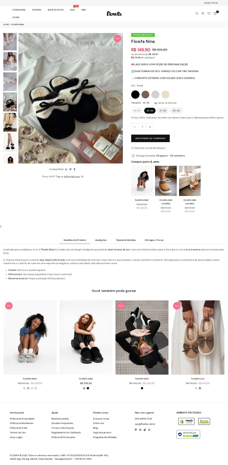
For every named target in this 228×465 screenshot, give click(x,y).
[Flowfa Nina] (10, 41)
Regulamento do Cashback (66, 432)
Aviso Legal (16, 437)
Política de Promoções (63, 437)
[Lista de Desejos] (209, 14)
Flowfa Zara (142, 378)
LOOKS (16, 17)
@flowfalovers (72, 176)
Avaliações (101, 240)
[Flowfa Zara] (142, 337)
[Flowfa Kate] (198, 337)
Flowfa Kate (198, 378)
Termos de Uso (18, 432)
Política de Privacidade (22, 418)
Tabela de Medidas (167, 103)
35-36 (150, 110)
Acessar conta (101, 418)
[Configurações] (203, 14)
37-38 (163, 110)
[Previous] (23, 98)
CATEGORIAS (19, 10)
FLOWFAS (36, 10)
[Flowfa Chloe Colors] (30, 337)
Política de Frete (18, 427)
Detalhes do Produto (75, 240)
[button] (215, 14)
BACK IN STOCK (55, 10)
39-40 (176, 110)
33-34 (137, 110)
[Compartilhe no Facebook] (74, 169)
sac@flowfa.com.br (145, 424)
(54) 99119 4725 (143, 418)
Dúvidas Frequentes (62, 423)
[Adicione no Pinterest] (70, 169)
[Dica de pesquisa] (197, 14)
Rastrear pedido (60, 418)
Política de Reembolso (22, 423)
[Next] (118, 98)
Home (6, 24)
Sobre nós (98, 423)
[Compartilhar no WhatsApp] (66, 169)
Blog (95, 427)
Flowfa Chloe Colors (31, 378)
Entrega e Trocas (154, 240)
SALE (73, 8)
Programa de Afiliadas (105, 437)
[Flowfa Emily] (86, 337)
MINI (84, 10)
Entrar (215, 3)
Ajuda (207, 3)
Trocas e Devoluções (63, 427)
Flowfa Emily (142, 200)
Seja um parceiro (102, 432)
